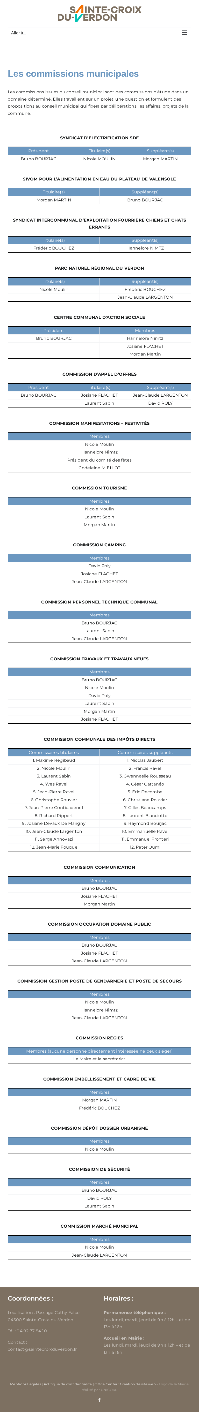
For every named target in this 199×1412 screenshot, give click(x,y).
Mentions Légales (25, 1384)
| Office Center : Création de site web (124, 1384)
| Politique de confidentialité (67, 1384)
